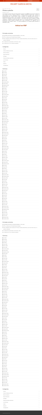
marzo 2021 (5, 141)
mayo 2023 (5, 278)
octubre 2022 (5, 289)
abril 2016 (5, 366)
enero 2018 (5, 185)
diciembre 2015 (5, 206)
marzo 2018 (5, 182)
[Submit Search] (28, 0)
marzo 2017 (5, 193)
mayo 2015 (5, 377)
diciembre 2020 (5, 146)
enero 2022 (5, 130)
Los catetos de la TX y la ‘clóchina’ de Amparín (10, 43)
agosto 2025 (5, 86)
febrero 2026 (5, 78)
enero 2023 (5, 118)
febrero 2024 (5, 270)
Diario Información (6, 54)
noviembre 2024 (6, 94)
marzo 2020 (5, 322)
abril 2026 (5, 75)
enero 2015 (5, 215)
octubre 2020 (5, 149)
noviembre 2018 (6, 176)
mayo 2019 (5, 333)
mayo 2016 (5, 198)
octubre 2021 (5, 135)
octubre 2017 (5, 190)
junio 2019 (5, 165)
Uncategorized (5, 65)
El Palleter (5, 56)
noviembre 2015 (6, 207)
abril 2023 (5, 113)
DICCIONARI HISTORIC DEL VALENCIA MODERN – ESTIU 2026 (13, 35)
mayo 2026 (5, 74)
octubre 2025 (5, 83)
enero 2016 (5, 204)
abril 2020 (5, 154)
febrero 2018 (5, 184)
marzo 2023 (5, 281)
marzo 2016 (5, 201)
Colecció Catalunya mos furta (8, 50)
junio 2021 (5, 303)
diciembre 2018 (5, 174)
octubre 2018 (5, 344)
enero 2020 (5, 325)
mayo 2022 (5, 292)
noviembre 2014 (6, 218)
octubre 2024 (5, 96)
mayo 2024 (5, 99)
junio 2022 (5, 124)
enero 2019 (5, 173)
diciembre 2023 (5, 105)
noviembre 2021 (6, 300)
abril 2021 (5, 140)
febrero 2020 (5, 157)
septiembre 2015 (6, 209)
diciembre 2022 (5, 119)
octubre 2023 (5, 108)
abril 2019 (5, 168)
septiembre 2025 (6, 85)
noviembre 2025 (6, 248)
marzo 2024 (5, 102)
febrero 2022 (5, 129)
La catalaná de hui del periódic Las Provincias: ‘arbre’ (12, 41)
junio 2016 (5, 196)
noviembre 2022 (6, 121)
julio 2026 (4, 237)
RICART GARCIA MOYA (21, 4)
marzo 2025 (5, 91)
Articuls (8, 12)
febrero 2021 (5, 143)
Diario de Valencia (6, 52)
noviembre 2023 (6, 107)
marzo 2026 (5, 77)
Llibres (4, 61)
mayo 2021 (5, 138)
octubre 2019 (5, 162)
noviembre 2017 (6, 355)
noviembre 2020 (6, 314)
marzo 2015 (5, 212)
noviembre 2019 (6, 160)
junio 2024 (5, 97)
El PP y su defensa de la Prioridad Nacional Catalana (11, 37)
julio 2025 (4, 88)
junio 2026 (5, 72)
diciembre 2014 (5, 217)
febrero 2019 (5, 171)
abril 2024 (5, 267)
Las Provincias (5, 402)
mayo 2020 (5, 152)
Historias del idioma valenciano (8, 58)
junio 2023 (5, 110)
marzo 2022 (5, 127)
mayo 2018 (5, 179)
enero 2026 (5, 80)
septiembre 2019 (6, 163)
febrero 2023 (5, 116)
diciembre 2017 (5, 187)
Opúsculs (4, 63)
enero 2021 (5, 311)
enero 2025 (5, 259)
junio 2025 (5, 256)
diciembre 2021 (5, 132)
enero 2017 (5, 195)
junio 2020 (5, 151)
